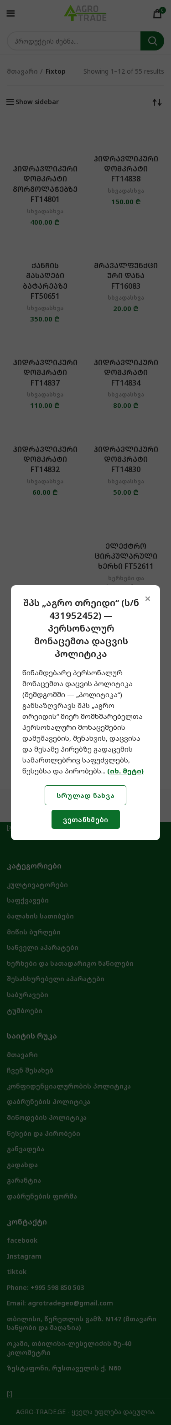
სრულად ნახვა (86, 795)
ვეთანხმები (86, 819)
